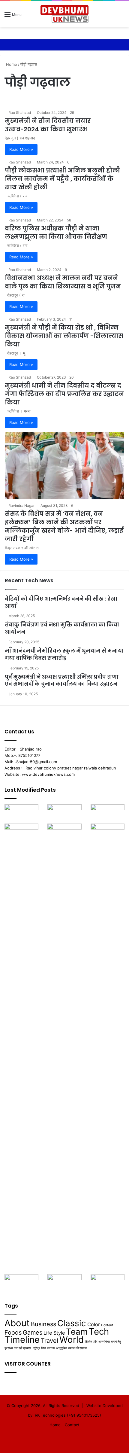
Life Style (54, 1333)
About (17, 1323)
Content (107, 1325)
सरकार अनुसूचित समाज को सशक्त (67, 1348)
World (71, 1339)
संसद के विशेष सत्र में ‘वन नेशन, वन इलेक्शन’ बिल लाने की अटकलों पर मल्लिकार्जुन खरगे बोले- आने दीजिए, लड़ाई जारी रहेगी (64, 526)
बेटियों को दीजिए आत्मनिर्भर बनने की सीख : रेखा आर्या (61, 602)
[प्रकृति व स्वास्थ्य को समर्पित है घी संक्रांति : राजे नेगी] (107, 814)
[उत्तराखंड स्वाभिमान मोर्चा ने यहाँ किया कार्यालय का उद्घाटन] (107, 1049)
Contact (72, 1424)
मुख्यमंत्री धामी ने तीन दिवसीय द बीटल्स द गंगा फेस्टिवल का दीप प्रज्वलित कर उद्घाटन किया (64, 394)
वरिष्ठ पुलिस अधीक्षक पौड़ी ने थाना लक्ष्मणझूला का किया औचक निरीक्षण (56, 232)
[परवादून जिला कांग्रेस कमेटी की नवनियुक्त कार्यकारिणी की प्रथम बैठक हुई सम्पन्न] (21, 814)
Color (93, 1324)
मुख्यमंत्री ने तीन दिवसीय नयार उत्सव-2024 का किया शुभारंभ (48, 125)
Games (32, 1332)
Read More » (21, 149)
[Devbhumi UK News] (64, 14)
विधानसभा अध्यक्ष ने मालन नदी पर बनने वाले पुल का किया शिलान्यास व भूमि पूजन (63, 282)
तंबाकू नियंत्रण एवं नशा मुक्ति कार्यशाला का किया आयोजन (62, 628)
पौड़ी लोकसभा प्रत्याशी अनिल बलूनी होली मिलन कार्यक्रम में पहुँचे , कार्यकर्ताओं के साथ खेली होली (62, 178)
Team (77, 1332)
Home (11, 64)
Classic (71, 1323)
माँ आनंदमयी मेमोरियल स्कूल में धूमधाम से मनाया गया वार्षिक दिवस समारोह (64, 654)
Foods (13, 1332)
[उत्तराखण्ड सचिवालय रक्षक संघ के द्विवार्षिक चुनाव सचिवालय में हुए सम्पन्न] (21, 833)
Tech (99, 1331)
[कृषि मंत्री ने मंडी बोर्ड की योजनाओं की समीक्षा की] (21, 1283)
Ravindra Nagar (21, 505)
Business (43, 1324)
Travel (49, 1340)
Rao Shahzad (19, 112)
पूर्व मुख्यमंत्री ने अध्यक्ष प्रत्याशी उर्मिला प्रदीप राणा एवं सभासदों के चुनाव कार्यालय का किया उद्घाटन (61, 680)
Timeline (22, 1339)
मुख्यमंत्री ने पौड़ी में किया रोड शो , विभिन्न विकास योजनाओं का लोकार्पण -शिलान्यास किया (64, 336)
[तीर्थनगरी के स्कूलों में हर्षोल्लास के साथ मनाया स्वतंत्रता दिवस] (107, 1283)
